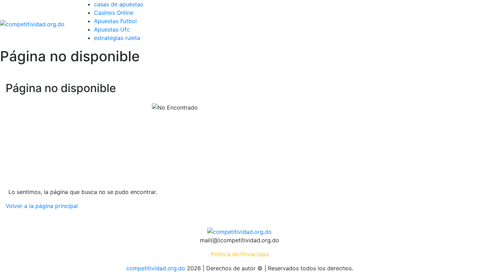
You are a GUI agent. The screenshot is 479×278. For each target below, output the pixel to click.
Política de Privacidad (240, 254)
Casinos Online (113, 12)
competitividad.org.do (155, 268)
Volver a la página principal (42, 205)
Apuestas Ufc (112, 29)
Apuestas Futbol (115, 21)
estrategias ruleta (117, 37)
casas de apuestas (118, 4)
